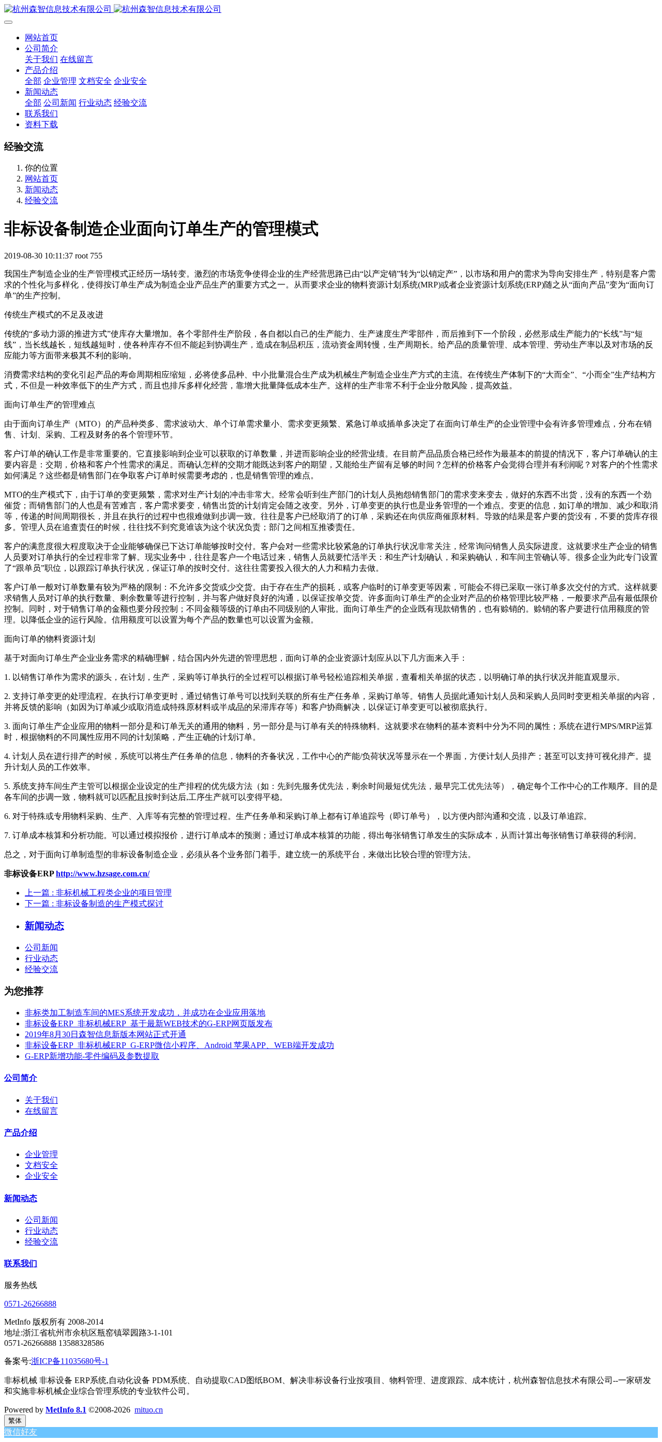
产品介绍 (20, 1132)
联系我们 (20, 1263)
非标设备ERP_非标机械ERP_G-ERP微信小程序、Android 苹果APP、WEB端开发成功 (179, 1045)
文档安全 (41, 1165)
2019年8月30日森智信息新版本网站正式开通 (105, 1034)
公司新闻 (41, 947)
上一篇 (98, 892)
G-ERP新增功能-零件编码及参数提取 (92, 1056)
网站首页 (41, 37)
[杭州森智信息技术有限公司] (331, 9)
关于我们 (41, 1100)
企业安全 (41, 1176)
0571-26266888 (30, 1303)
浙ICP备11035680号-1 (70, 1361)
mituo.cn (148, 1409)
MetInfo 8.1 (66, 1409)
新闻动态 (41, 189)
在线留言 (41, 1110)
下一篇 (94, 903)
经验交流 (41, 200)
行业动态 (41, 958)
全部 (33, 81)
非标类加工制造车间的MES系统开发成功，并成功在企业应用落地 (145, 1012)
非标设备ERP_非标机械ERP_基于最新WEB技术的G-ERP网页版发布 (149, 1023)
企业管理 (41, 1154)
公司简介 (20, 1077)
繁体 (15, 1420)
